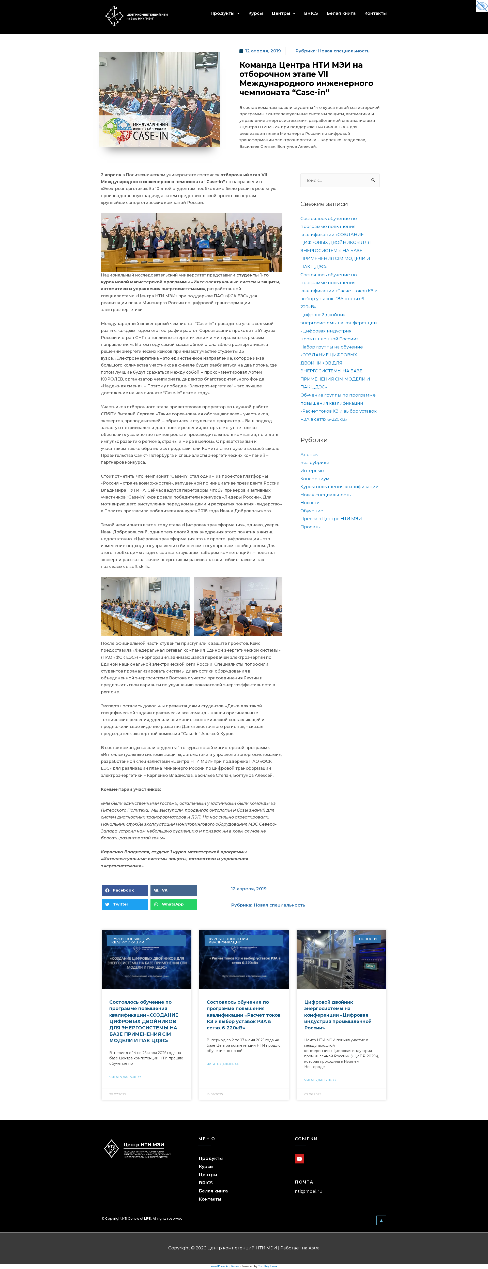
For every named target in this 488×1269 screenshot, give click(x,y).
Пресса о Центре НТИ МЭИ (331, 518)
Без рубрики (314, 462)
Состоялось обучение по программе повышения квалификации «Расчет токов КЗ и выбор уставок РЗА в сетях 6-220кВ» (339, 290)
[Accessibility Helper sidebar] (482, 6)
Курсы (255, 13)
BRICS (311, 13)
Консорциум (314, 478)
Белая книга (341, 13)
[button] (381, 1220)
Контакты (375, 13)
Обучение (311, 510)
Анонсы (309, 454)
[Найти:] (340, 180)
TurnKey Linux (267, 1266)
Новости (310, 502)
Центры (281, 13)
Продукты (222, 13)
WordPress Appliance (225, 1266)
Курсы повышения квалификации (339, 486)
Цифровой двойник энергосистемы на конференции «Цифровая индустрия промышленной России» (338, 1015)
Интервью (312, 470)
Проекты (310, 526)
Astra (314, 1247)
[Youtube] (299, 1158)
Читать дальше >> (125, 1077)
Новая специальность (344, 50)
